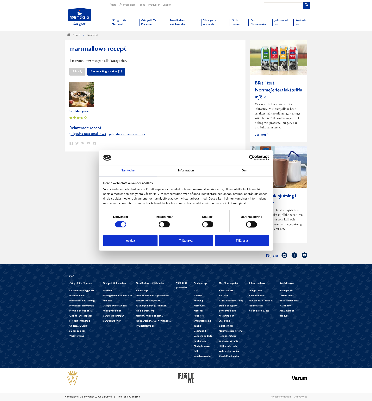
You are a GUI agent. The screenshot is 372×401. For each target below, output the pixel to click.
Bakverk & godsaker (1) (106, 71)
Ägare (113, 5)
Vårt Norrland (76, 336)
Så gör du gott (76, 331)
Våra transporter (112, 321)
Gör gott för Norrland (80, 283)
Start (71, 276)
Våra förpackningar (113, 316)
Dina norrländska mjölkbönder (152, 296)
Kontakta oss (226, 291)
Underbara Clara (78, 326)
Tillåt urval (186, 240)
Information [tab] (186, 170)
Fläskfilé (198, 296)
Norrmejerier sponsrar (81, 311)
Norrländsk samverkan (81, 306)
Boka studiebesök (289, 301)
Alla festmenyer (202, 346)
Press (142, 5)
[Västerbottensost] (72, 378)
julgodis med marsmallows (127, 134)
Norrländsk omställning (82, 301)
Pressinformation (281, 397)
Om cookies (300, 397)
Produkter (154, 5)
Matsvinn (108, 291)
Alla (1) (77, 71)
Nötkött (198, 311)
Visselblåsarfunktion (229, 356)
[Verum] (299, 378)
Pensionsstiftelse (227, 336)
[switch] (164, 224)
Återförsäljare (127, 5)
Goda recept (201, 283)
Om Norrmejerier (228, 283)
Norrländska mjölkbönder (150, 283)
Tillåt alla (242, 240)
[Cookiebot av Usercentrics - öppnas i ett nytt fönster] (252, 158)
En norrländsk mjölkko (148, 301)
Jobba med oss (257, 283)
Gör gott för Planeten (114, 283)
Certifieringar (226, 326)
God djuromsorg (145, 311)
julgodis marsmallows (87, 134)
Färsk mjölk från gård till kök (151, 306)
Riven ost (198, 316)
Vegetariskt (200, 331)
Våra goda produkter (181, 285)
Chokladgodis (79, 111)
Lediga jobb (255, 291)
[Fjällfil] (186, 378)
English (167, 5)
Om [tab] (244, 170)
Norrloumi (199, 306)
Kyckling (198, 301)
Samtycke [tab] (128, 170)
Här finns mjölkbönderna (149, 316)
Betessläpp (142, 291)
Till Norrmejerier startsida (79, 17)
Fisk (196, 291)
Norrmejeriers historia (231, 331)
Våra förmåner (256, 296)
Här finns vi (285, 306)
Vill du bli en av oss (259, 311)
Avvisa (130, 240)
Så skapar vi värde (228, 341)
